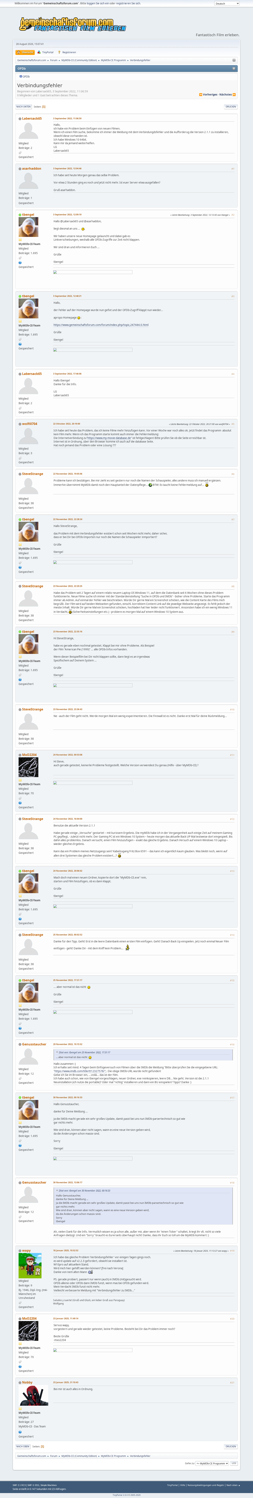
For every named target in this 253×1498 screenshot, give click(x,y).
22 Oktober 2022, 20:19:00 (66, 423)
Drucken (231, 106)
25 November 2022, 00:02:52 (67, 934)
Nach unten (23, 106)
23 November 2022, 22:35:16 (67, 631)
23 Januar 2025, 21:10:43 (65, 1382)
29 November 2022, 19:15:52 (67, 1044)
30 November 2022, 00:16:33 (67, 1097)
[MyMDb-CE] (20, 262)
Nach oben (22, 1446)
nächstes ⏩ (227, 94)
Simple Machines (49, 1485)
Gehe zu (189, 1463)
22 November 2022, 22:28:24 (67, 519)
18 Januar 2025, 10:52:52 (65, 1250)
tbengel (28, 214)
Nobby (27, 1382)
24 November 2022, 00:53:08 (67, 754)
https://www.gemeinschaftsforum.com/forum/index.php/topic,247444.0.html (101, 325)
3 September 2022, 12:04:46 (67, 168)
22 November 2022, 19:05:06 (67, 473)
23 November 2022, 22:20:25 (67, 585)
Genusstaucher (34, 1044)
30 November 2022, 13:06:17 (67, 1182)
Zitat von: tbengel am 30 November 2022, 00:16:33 (84, 1190)
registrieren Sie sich (128, 3)
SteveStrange (32, 474)
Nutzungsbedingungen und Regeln (206, 1485)
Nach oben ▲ (233, 1485)
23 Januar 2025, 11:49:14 (65, 1318)
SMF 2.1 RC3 (19, 1485)
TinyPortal (172, 1485)
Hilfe (182, 1485)
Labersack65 (32, 118)
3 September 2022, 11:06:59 (67, 118)
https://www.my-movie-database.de (109, 438)
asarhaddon (31, 168)
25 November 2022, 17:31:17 (67, 980)
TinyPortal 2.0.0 (120, 1495)
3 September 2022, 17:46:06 (67, 373)
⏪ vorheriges (208, 94)
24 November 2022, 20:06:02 (67, 870)
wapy (26, 1250)
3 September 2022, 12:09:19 (67, 214)
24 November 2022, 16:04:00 (67, 818)
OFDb (26, 76)
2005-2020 (135, 1495)
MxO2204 (29, 755)
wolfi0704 (29, 424)
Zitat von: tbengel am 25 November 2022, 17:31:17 (84, 1052)
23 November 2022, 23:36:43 (67, 709)
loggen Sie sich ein (98, 3)
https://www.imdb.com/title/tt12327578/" (80, 1071)
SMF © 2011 (33, 1485)
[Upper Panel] (234, 60)
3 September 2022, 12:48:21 (67, 295)
